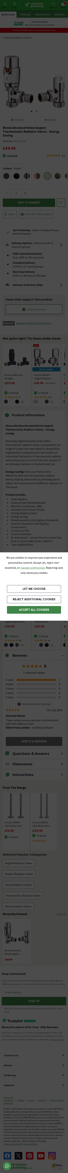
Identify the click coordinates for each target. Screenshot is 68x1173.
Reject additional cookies (34, 599)
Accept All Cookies (34, 610)
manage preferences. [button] (32, 567)
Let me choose (34, 589)
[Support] (7, 1166)
